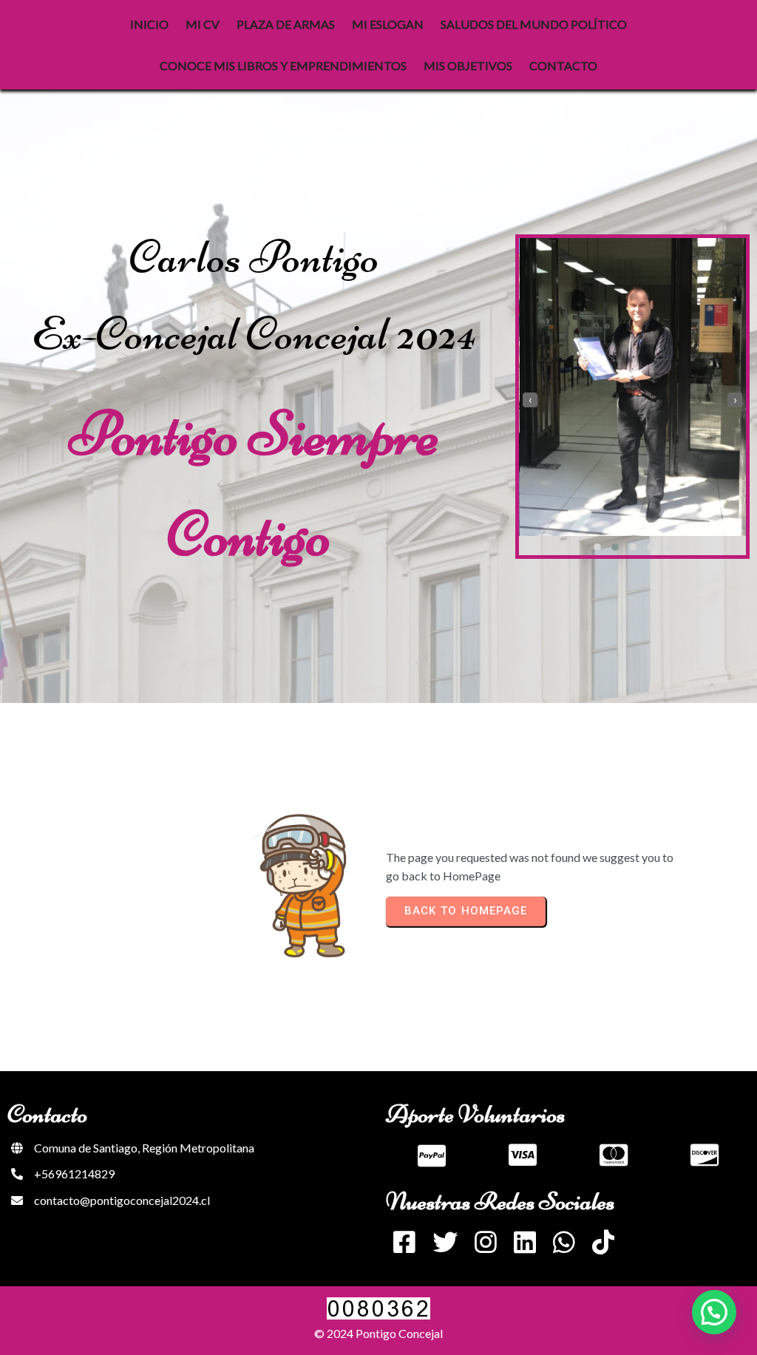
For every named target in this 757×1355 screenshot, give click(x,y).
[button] (597, 547)
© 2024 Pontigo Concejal (378, 1333)
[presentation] (530, 400)
